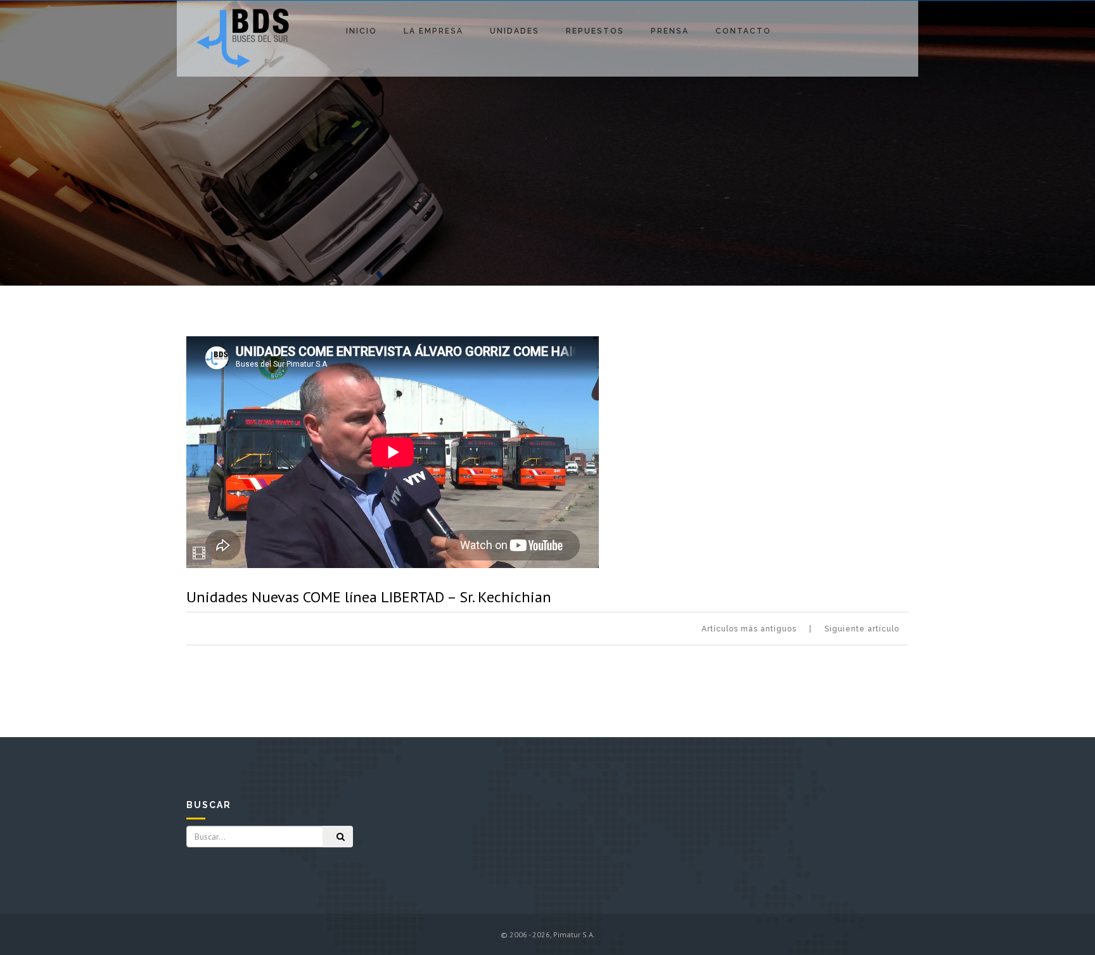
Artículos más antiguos (749, 628)
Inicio (361, 31)
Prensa (670, 31)
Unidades (514, 31)
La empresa (433, 31)
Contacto (743, 31)
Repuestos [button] (595, 31)
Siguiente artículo (861, 628)
